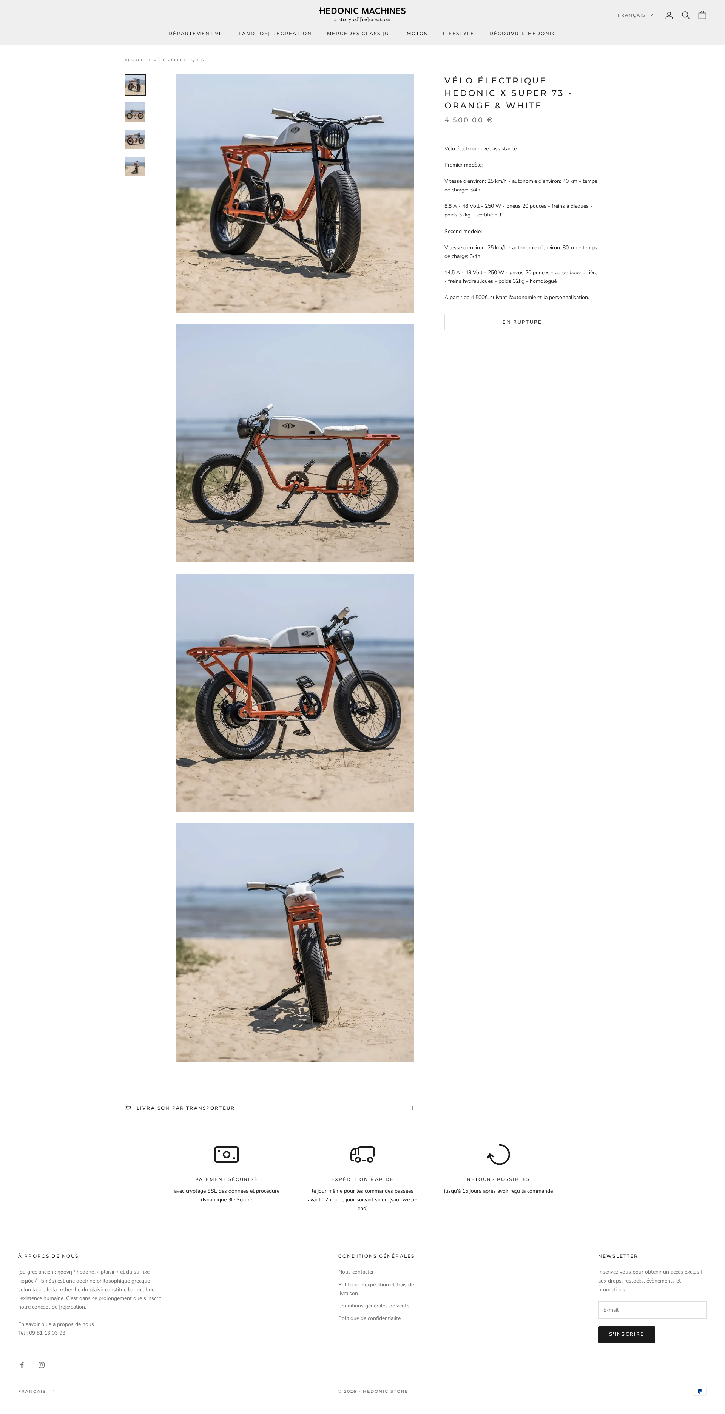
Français (632, 15)
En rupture (522, 321)
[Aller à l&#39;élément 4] (135, 166)
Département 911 (195, 33)
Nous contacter (356, 1271)
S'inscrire (626, 1334)
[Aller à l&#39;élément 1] (135, 85)
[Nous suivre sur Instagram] (41, 1365)
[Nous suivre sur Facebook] (22, 1365)
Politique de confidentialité (369, 1318)
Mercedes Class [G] (359, 33)
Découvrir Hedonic (523, 33)
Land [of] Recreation (275, 33)
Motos (417, 33)
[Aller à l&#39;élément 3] (135, 139)
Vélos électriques (179, 60)
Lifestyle (458, 33)
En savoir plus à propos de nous (56, 1324)
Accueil (135, 60)
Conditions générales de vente (373, 1305)
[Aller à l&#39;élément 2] (135, 112)
